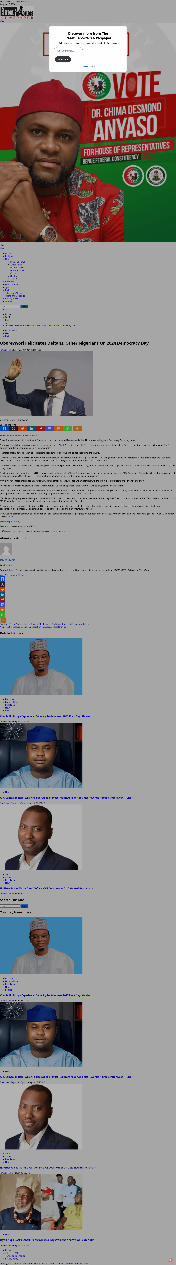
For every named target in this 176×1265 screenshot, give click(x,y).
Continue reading (88, 66)
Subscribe (63, 59)
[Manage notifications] (171, 1260)
